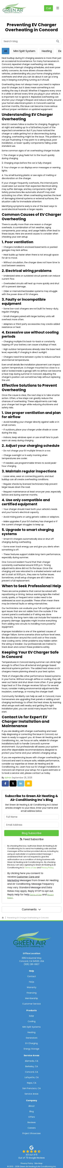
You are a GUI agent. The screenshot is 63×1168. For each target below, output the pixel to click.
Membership (31, 998)
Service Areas (31, 1093)
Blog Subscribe (31, 833)
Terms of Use (30, 867)
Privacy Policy (47, 867)
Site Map (38, 1163)
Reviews (32, 1122)
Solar (31, 1015)
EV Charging (31, 1043)
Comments (29, 909)
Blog (31, 1111)
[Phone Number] (48, 8)
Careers (32, 1127)
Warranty (31, 987)
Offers (31, 1116)
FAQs (31, 981)
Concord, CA (31, 1071)
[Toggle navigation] (57, 8)
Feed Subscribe (33, 839)
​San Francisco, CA (31, 1088)
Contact (31, 976)
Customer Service (31, 1003)
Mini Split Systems (31, 1026)
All (5, 51)
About (31, 1105)
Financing (31, 992)
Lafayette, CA (32, 1077)
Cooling (31, 1021)
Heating (47, 51)
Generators (31, 1037)
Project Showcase (31, 1133)
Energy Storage (31, 1048)
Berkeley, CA (31, 1066)
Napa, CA (31, 1082)
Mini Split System (24, 51)
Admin (8, 777)
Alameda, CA (31, 1060)
